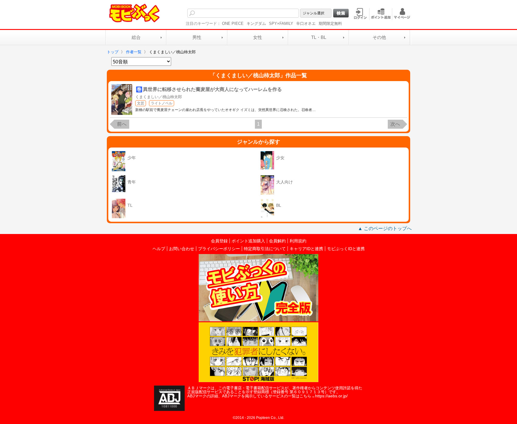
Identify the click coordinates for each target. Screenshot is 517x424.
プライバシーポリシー (219, 248)
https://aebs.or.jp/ (331, 395)
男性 (196, 37)
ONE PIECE (233, 23)
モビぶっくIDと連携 (346, 248)
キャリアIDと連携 (306, 248)
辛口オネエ (306, 23)
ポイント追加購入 (248, 240)
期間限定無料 (330, 23)
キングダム (256, 23)
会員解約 (277, 240)
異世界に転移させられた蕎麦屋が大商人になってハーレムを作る (212, 89)
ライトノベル (161, 103)
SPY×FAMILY (281, 23)
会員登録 (219, 240)
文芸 (140, 103)
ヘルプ (159, 248)
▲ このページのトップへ (385, 228)
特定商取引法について (265, 248)
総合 (136, 37)
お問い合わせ (181, 248)
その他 (379, 37)
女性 (257, 37)
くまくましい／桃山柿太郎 (158, 97)
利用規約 (298, 240)
